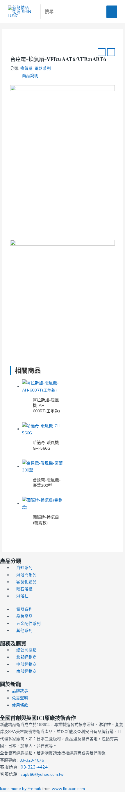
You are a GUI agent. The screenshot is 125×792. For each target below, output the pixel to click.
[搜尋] (99, 11)
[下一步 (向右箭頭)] (115, 396)
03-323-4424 (34, 767)
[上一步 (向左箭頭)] (10, 396)
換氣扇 (26, 68)
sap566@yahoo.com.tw (42, 774)
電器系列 (43, 68)
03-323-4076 (31, 760)
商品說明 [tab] (30, 75)
